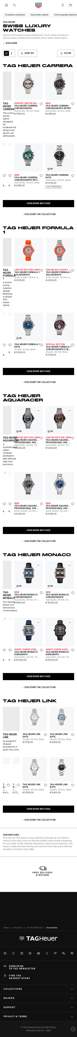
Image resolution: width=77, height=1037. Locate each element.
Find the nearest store (19, 977)
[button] (63, 5)
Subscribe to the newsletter (22, 967)
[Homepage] (38, 5)
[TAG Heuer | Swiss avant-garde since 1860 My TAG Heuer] (38, 938)
